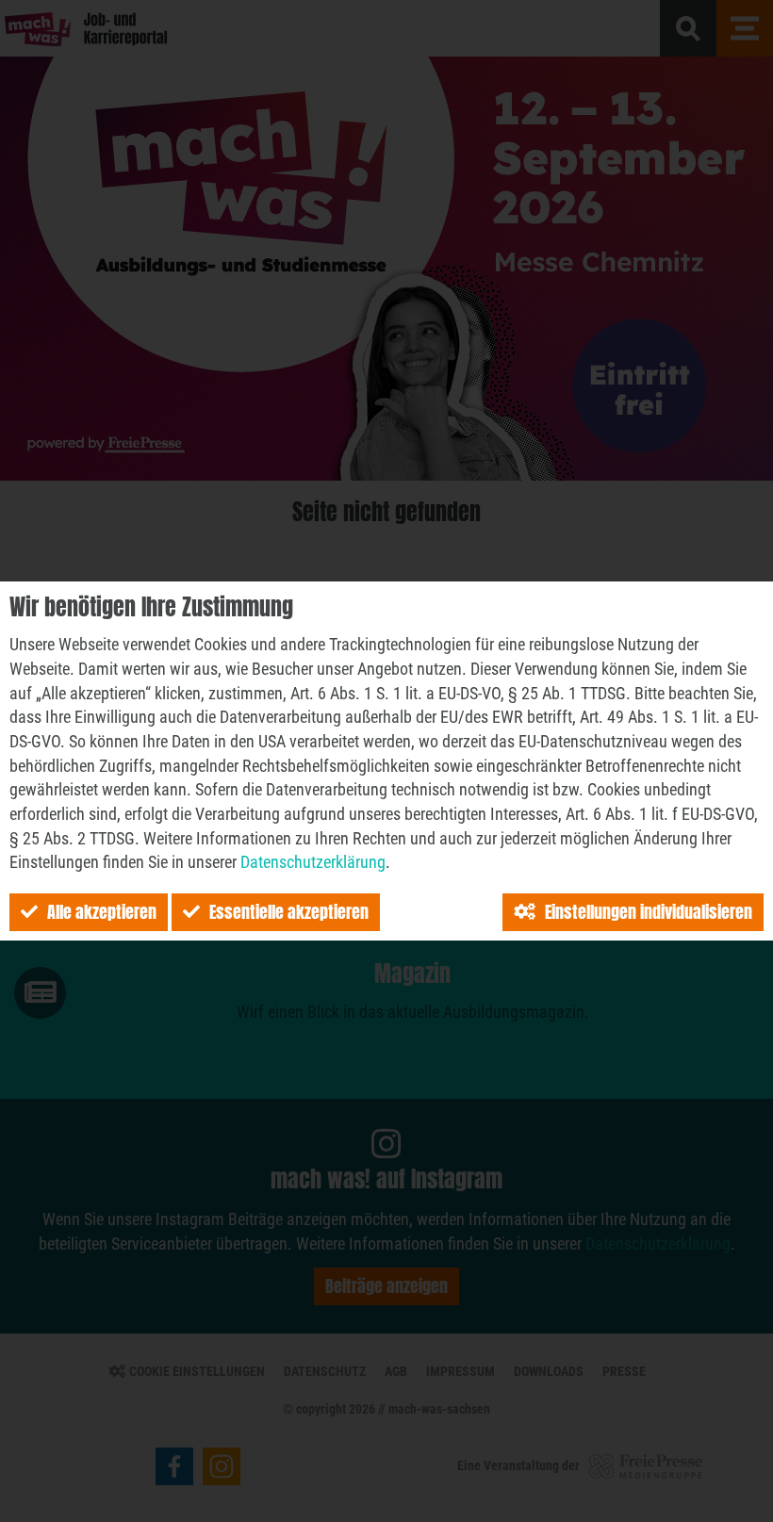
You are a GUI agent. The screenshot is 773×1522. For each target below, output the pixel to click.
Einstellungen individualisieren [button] (648, 912)
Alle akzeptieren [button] (101, 912)
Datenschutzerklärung (313, 862)
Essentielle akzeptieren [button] (289, 912)
